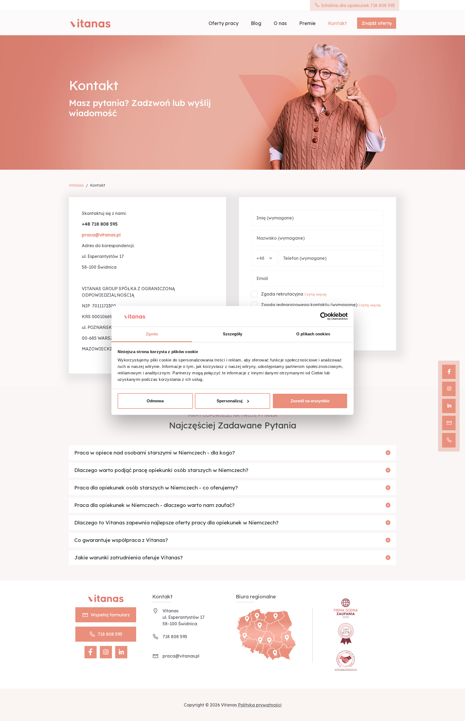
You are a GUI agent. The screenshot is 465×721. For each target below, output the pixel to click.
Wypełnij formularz (110, 614)
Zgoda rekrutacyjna (282, 294)
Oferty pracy (223, 23)
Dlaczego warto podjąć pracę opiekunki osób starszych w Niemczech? (161, 470)
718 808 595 (110, 634)
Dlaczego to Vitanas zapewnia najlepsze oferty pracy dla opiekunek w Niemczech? (176, 522)
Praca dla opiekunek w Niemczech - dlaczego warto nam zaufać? (154, 505)
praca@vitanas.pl (181, 656)
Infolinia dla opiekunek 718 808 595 (357, 5)
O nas (280, 23)
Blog (256, 23)
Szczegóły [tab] (232, 334)
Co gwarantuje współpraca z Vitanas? (121, 540)
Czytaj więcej (315, 294)
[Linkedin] (449, 406)
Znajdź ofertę (377, 23)
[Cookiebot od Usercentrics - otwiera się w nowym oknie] (324, 316)
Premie (307, 23)
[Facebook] (449, 372)
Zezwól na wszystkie (310, 401)
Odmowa (155, 401)
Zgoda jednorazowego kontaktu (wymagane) (309, 304)
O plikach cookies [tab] (313, 334)
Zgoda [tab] (152, 334)
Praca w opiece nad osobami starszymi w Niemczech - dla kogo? (154, 452)
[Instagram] (449, 389)
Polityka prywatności (259, 705)
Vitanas (76, 185)
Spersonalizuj (229, 401)
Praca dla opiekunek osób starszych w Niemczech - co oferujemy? (156, 487)
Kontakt (337, 23)
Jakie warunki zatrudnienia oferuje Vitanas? (128, 557)
